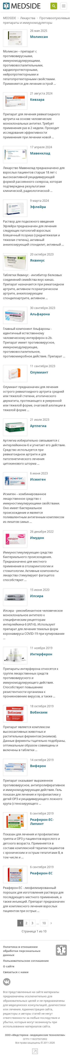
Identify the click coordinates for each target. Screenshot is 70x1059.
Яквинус (37, 260)
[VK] (6, 982)
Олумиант (39, 372)
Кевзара (37, 99)
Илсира (36, 596)
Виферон (38, 766)
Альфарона (40, 314)
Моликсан (39, 36)
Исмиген (38, 479)
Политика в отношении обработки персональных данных (22, 951)
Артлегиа (38, 426)
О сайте (8, 966)
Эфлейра (38, 207)
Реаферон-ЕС (41, 873)
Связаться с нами (16, 972)
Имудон (37, 537)
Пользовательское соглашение (26, 961)
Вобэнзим (38, 712)
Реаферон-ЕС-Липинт (42, 821)
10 (44, 923)
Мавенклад (40, 153)
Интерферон (41, 654)
